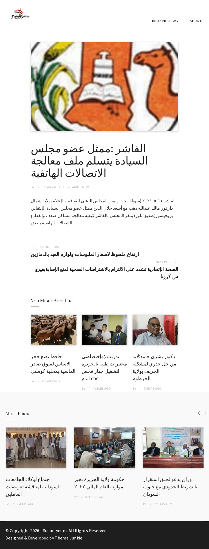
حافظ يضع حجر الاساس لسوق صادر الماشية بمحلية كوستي (53, 363)
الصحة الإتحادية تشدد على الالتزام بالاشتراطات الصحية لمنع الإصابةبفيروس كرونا (106, 273)
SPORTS (197, 20)
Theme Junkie (68, 538)
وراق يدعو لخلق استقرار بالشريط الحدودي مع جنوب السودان (170, 486)
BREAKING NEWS (164, 20)
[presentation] (198, 413)
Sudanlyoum (55, 530)
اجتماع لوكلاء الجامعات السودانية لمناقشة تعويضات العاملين (33, 486)
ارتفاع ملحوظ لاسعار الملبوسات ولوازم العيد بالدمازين (85, 254)
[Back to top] (203, 543)
